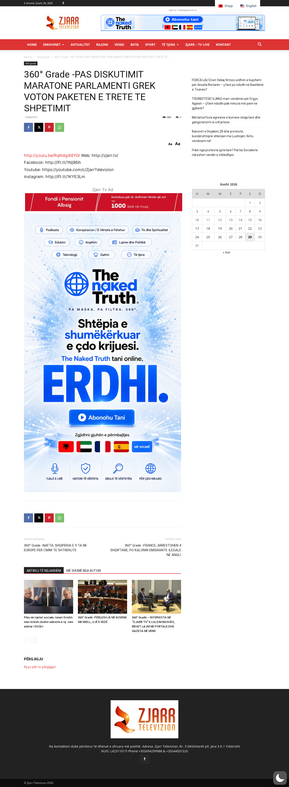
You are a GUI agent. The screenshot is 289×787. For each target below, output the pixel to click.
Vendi (119, 44)
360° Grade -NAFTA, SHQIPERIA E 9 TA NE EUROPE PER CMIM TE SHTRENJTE (55, 547)
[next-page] (34, 640)
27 (231, 237)
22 (250, 228)
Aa (170, 144)
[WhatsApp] (59, 127)
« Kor (227, 252)
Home (32, 44)
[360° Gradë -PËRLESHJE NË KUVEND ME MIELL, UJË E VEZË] (102, 597)
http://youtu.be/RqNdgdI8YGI (52, 155)
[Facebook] (63, 3)
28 (240, 237)
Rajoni (102, 44)
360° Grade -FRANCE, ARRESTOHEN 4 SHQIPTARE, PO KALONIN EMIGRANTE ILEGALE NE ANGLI (145, 550)
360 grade (43, 57)
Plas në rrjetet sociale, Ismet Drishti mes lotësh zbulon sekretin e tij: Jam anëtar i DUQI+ (48, 622)
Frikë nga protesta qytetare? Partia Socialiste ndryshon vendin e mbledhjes (225, 152)
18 (208, 228)
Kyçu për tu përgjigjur (40, 667)
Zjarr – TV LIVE (197, 44)
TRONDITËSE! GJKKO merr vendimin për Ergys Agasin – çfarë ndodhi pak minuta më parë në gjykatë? (225, 103)
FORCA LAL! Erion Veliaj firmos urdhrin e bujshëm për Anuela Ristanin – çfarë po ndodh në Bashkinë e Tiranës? (227, 84)
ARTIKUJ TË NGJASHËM (44, 570)
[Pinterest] (49, 127)
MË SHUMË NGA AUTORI (83, 570)
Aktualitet (80, 44)
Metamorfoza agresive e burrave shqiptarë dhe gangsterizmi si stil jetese (226, 120)
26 (220, 237)
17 (197, 228)
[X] (38, 127)
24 (197, 237)
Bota (135, 44)
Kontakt (223, 44)
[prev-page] (27, 640)
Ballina (28, 57)
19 (220, 228)
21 (240, 228)
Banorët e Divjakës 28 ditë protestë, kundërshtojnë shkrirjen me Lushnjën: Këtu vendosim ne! (222, 136)
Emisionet (52, 44)
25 (208, 237)
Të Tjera (168, 44)
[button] (259, 45)
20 (231, 228)
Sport (150, 44)
